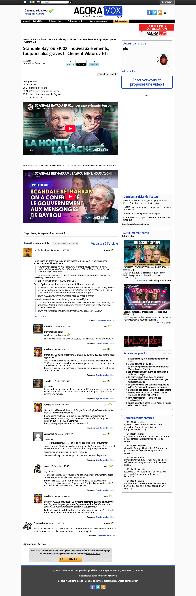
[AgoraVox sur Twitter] (154, 14)
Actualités (37, 21)
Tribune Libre (55, 21)
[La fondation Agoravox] (156, 36)
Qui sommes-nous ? (99, 21)
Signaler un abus (104, 320)
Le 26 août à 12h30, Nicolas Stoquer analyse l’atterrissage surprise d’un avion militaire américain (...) (144, 275)
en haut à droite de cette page (96, 550)
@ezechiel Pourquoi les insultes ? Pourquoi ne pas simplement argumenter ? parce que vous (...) (145, 450)
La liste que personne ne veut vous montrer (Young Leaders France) (148, 367)
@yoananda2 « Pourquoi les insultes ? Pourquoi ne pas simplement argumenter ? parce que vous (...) (146, 439)
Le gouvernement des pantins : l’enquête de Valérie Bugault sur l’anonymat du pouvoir (148, 385)
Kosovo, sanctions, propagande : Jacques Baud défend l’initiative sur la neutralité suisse (145, 201)
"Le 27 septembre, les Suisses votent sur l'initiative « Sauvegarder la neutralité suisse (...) (147, 318)
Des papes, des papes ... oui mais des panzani (149, 390)
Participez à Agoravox (34, 14)
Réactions (71, 64)
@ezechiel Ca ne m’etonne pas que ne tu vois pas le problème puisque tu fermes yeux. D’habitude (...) (145, 474)
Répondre (92, 320)
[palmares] (143, 347)
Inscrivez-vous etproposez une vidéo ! (147, 82)
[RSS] (160, 14)
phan (28, 61)
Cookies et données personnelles (100, 581)
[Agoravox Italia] (33, 2)
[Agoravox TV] (38, 2)
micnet (47, 466)
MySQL (130, 570)
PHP (123, 570)
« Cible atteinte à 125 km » (140, 364)
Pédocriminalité (56, 233)
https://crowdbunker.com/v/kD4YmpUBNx (57, 281)
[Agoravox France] (30, 2)
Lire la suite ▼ (40, 316)
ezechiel (47, 349)
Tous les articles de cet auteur (136, 224)
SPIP (101, 570)
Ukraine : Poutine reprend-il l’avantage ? (141, 213)
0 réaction (142, 280)
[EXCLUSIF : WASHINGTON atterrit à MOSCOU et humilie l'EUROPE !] (147, 265)
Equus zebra (39, 523)
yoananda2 (49, 434)
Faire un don (121, 21)
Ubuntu (116, 570)
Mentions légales (75, 581)
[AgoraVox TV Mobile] (165, 14)
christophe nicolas (42, 250)
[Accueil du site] (98, 17)
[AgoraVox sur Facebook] (149, 14)
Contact (61, 581)
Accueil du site (29, 39)
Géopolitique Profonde (160, 280)
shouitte (48, 326)
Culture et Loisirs (75, 21)
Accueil (26, 21)
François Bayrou (39, 233)
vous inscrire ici (93, 553)
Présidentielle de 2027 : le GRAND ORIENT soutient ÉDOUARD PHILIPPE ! (148, 393)
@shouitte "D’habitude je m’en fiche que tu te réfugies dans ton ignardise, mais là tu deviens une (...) (145, 462)
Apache (108, 570)
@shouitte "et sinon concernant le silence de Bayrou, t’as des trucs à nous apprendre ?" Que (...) (145, 486)
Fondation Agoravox (107, 575)
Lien (113, 320)
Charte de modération (128, 581)
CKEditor (139, 570)
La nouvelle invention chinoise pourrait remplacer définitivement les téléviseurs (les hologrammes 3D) (148, 379)
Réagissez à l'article (104, 243)
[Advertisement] (77, 30)
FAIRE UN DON (70, 559)
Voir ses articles (129, 71)
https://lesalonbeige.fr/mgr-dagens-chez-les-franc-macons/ (66, 296)
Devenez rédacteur (36, 10)
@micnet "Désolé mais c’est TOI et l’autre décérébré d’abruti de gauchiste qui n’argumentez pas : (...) (143, 427)
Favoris (94, 64)
